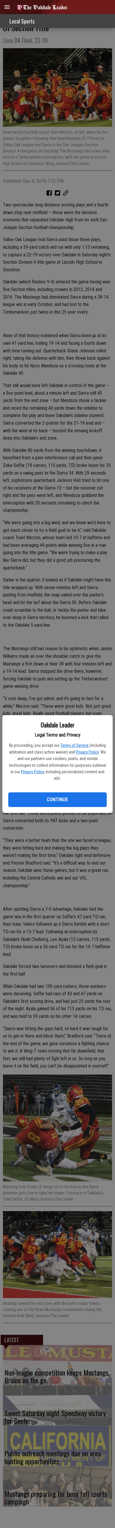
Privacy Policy (87, 752)
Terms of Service (74, 745)
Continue (57, 799)
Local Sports (21, 21)
